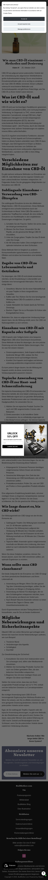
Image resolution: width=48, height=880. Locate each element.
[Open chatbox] (43, 873)
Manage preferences (24, 29)
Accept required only (24, 24)
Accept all (24, 19)
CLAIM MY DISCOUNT (12, 446)
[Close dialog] (45, 426)
